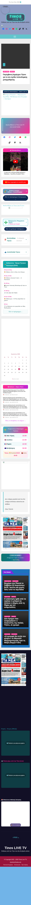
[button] (28, 36)
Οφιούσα (12, 71)
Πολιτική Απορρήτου (8, 864)
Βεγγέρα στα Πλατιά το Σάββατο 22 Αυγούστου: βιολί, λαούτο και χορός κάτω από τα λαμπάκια (14, 586)
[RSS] (27, 29)
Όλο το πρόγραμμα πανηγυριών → (15, 198)
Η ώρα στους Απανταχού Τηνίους (15, 430)
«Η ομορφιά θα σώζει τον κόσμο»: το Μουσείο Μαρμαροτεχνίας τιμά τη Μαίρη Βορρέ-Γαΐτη (15, 639)
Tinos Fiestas (8, 581)
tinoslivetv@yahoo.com (15, 862)
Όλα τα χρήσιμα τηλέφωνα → (15, 229)
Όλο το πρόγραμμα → (15, 312)
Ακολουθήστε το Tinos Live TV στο (14, 205)
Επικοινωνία (17, 864)
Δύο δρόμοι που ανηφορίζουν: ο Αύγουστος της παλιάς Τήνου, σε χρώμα (13, 621)
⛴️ (15, 252)
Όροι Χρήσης (25, 864)
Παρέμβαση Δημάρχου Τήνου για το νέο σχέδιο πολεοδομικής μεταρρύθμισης (15, 77)
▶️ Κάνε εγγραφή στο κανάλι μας (15, 182)
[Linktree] (23, 29)
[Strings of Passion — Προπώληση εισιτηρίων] (15, 104)
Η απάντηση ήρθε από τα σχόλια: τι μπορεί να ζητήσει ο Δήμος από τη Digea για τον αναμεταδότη (15, 603)
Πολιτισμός (14, 634)
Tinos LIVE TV (15, 17)
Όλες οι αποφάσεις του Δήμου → (15, 421)
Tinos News (6, 71)
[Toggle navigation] (15, 36)
